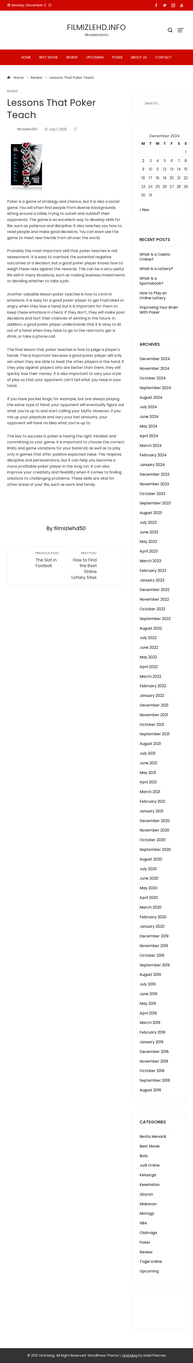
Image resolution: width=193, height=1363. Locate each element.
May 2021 (148, 772)
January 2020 (152, 926)
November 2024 (154, 368)
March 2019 (150, 1022)
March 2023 (150, 561)
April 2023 (149, 551)
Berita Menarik (153, 1136)
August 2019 (150, 974)
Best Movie (48, 57)
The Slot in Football (47, 560)
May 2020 (148, 888)
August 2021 (150, 743)
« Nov (144, 209)
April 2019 (148, 1013)
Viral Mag (129, 1355)
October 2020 (152, 840)
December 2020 (155, 820)
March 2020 (150, 907)
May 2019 (148, 1003)
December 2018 (154, 1051)
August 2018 (150, 1090)
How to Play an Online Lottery (153, 295)
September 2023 (155, 503)
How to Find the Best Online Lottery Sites (84, 565)
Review (72, 57)
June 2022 (149, 647)
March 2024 (151, 445)
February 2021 (152, 801)
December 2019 (154, 936)
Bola (144, 1156)
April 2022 (149, 666)
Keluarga (148, 1175)
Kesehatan (150, 1184)
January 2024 (152, 464)
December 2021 (154, 705)
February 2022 (153, 686)
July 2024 (148, 407)
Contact (163, 57)
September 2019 (155, 965)
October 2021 (152, 724)
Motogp (147, 1213)
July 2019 (148, 984)
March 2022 (150, 676)
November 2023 (154, 484)
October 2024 (153, 378)
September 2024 (155, 388)
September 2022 (155, 618)
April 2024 (149, 436)
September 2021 (155, 734)
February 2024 (153, 455)
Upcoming (95, 57)
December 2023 (154, 474)
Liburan (146, 1194)
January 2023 (152, 580)
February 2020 (153, 917)
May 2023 (148, 541)
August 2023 (151, 512)
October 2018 (152, 1070)
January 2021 (151, 811)
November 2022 (154, 599)
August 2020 (151, 859)
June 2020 (149, 878)
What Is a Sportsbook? (151, 281)
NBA (143, 1223)
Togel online (151, 1261)
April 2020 (149, 897)
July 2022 (148, 637)
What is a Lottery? (156, 268)
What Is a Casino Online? (155, 257)
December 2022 (154, 589)
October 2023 (152, 493)
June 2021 (148, 763)
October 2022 (152, 609)
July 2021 (148, 753)
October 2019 (152, 955)
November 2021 (154, 715)
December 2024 (155, 359)
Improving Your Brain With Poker (159, 310)
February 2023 (153, 570)
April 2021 (148, 782)
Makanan (148, 1204)
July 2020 (148, 869)
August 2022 (151, 628)
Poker (117, 57)
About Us (139, 57)
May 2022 (148, 657)
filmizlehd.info (96, 27)
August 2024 (151, 397)
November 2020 (154, 830)
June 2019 (148, 994)
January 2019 (151, 1042)
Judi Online (150, 1165)
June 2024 (149, 416)
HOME (26, 57)
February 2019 (152, 1032)
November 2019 (154, 945)
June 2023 (149, 532)
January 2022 (152, 695)
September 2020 (155, 849)
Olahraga (148, 1232)
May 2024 (148, 426)
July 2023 (148, 522)
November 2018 (154, 1061)
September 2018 (155, 1080)
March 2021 (150, 791)
